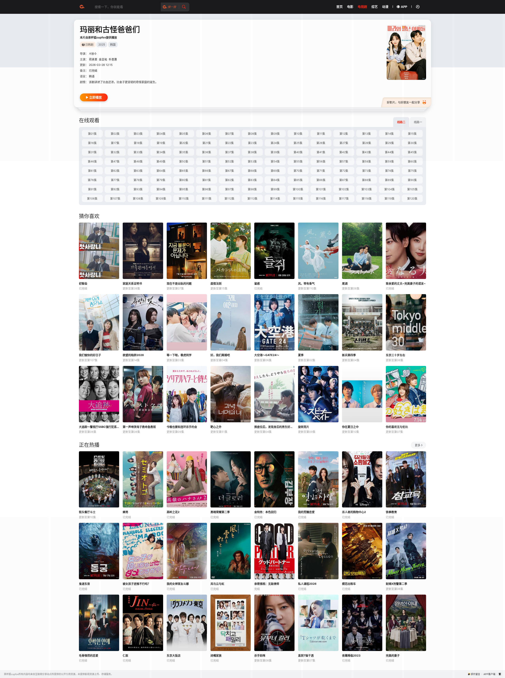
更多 (417, 445)
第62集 (115, 170)
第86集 (320, 180)
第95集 (183, 189)
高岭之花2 (173, 512)
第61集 (92, 170)
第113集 (252, 198)
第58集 (366, 161)
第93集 (138, 189)
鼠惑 (257, 283)
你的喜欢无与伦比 (397, 426)
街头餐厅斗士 (87, 512)
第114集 (275, 198)
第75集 (412, 170)
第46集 (92, 161)
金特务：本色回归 (265, 512)
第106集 (92, 198)
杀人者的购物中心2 (354, 512)
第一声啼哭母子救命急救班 (139, 426)
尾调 (345, 283)
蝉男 (125, 512)
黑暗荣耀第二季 (220, 512)
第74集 (389, 170)
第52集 (229, 161)
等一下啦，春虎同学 (179, 355)
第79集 (160, 180)
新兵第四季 (349, 355)
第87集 (343, 180)
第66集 (206, 170)
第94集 (161, 189)
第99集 (275, 189)
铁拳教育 (391, 512)
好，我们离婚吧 (220, 355)
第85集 (298, 180)
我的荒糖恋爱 (306, 512)
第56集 (320, 161)
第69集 (275, 170)
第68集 (252, 170)
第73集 (366, 170)
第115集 (298, 198)
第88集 (366, 180)
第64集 (161, 170)
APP (404, 7)
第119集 (389, 198)
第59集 (389, 161)
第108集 (138, 198)
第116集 (321, 198)
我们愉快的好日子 (90, 355)
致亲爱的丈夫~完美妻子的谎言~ (406, 283)
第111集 (206, 198)
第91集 (92, 189)
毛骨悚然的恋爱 (88, 655)
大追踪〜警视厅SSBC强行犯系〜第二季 (99, 426)
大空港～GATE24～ (266, 355)
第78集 (138, 180)
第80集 (183, 180)
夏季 (301, 355)
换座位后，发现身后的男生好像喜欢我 (274, 426)
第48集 (138, 161)
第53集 (252, 161)
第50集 (183, 161)
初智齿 (83, 283)
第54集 (275, 161)
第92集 (115, 189)
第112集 (229, 198)
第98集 (252, 189)
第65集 (183, 170)
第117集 (344, 198)
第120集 (412, 198)
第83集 (252, 180)
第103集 (366, 189)
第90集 (412, 180)
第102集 (344, 189)
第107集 (115, 198)
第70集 (298, 170)
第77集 (115, 180)
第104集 (389, 189)
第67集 (229, 170)
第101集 (321, 189)
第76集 (92, 180)
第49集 (161, 161)
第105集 (412, 189)
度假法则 (216, 283)
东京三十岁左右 (395, 355)
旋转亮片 (303, 426)
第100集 (298, 189)
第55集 (298, 161)
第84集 (275, 180)
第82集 (229, 180)
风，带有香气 (306, 283)
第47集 (115, 161)
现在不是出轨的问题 (179, 283)
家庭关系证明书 (132, 283)
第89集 (389, 180)
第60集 (412, 161)
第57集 (343, 161)
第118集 (367, 198)
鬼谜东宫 (84, 583)
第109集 (161, 198)
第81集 (206, 180)
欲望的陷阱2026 (133, 355)
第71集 (321, 170)
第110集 (184, 198)
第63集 (138, 170)
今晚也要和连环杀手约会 (182, 426)
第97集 (229, 189)
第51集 (206, 161)
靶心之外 (216, 426)
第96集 (206, 189)
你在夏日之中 (350, 426)
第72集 (343, 170)
